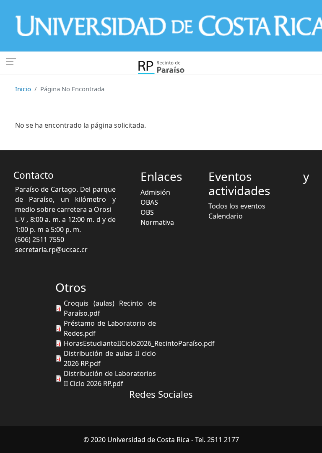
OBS (147, 212)
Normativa (157, 222)
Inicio (23, 89)
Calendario (225, 216)
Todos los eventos (236, 206)
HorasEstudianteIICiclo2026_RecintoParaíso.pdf (139, 343)
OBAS (149, 202)
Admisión (155, 192)
